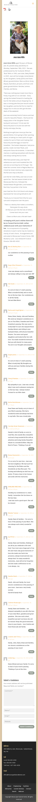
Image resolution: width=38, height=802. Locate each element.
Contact (28, 789)
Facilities (26, 786)
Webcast (21, 791)
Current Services (19, 789)
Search (14, 791)
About (9, 786)
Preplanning (17, 786)
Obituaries (8, 789)
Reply (31, 259)
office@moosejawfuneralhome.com (14, 775)
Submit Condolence (26, 727)
